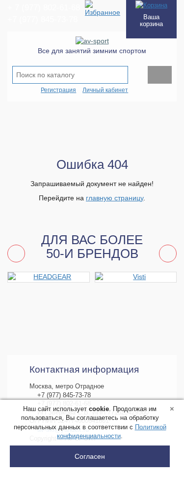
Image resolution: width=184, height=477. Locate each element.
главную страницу (114, 198)
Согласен (90, 456)
